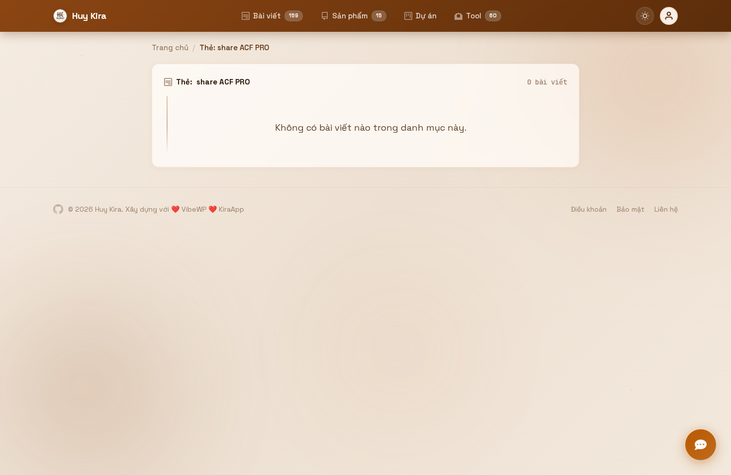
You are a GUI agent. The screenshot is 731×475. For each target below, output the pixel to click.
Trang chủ (170, 47)
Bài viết (275, 15)
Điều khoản (589, 209)
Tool (481, 15)
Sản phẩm (357, 15)
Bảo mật (630, 209)
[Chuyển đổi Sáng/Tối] (645, 16)
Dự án (426, 15)
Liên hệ (666, 209)
